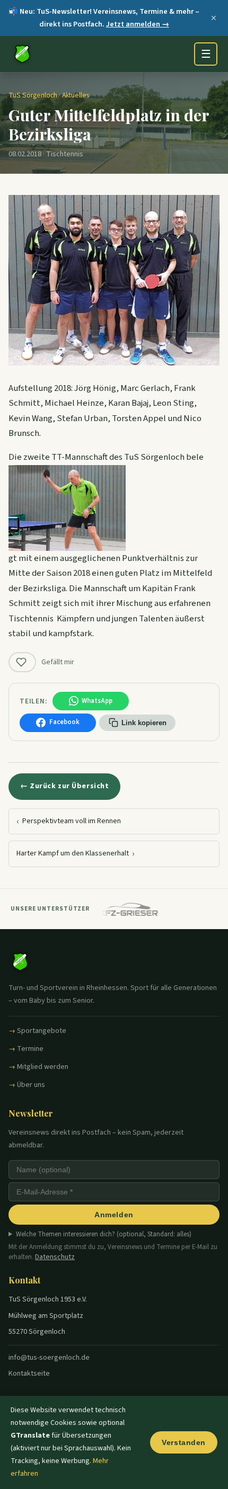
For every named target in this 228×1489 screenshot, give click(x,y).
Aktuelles (75, 95)
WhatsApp (97, 701)
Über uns (31, 1085)
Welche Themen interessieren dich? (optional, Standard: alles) (103, 1234)
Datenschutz (55, 1257)
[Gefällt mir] (22, 662)
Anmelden (113, 1214)
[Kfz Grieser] (124, 909)
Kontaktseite (29, 1373)
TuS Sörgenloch (32, 95)
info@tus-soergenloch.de (49, 1357)
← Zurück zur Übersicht (64, 786)
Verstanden (184, 1442)
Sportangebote (41, 1031)
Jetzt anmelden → (137, 24)
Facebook (64, 722)
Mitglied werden (42, 1067)
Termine (30, 1049)
